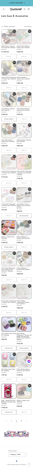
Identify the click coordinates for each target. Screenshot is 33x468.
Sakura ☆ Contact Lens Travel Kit (7, 237)
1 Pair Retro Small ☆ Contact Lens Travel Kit (7, 141)
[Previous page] (7, 421)
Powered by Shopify (21, 464)
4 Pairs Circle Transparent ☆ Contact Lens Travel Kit (8, 172)
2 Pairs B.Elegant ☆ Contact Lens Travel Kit (23, 269)
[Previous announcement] (3, 3)
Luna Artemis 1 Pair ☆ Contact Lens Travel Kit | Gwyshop (24, 206)
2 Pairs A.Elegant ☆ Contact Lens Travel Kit (23, 237)
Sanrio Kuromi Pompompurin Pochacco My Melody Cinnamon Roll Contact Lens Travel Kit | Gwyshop (24, 336)
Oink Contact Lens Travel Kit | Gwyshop (8, 370)
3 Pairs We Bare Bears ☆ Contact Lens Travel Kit (23, 370)
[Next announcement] (30, 3)
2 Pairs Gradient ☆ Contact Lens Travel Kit (23, 78)
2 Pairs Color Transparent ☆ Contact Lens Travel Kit (8, 301)
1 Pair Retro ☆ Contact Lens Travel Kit (8, 109)
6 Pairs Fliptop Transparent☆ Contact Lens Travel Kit (23, 302)
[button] (4, 9)
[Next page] (26, 421)
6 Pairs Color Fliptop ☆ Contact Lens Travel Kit (23, 47)
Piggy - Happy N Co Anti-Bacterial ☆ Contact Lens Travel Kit (8, 402)
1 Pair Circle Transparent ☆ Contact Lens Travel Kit (8, 205)
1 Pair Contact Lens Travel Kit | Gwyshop (8, 334)
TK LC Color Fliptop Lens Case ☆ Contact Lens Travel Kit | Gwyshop (8, 270)
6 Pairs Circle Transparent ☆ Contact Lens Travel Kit (8, 78)
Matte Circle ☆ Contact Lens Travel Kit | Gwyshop (8, 47)
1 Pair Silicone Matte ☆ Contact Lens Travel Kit (23, 109)
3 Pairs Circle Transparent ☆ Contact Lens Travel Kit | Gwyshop (24, 173)
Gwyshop (13, 464)
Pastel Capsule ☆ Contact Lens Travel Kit (24, 141)
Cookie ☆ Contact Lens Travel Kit (23, 401)
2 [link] (16, 421)
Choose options (8, 118)
